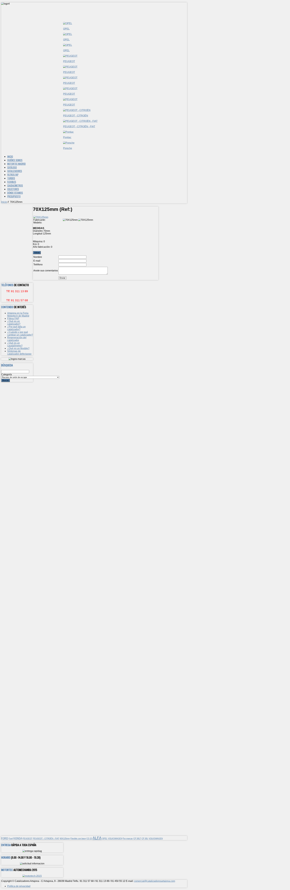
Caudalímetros (15, 185)
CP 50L (145, 838)
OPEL (66, 28)
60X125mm (65, 838)
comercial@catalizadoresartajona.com (154, 881)
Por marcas (128, 838)
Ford (11, 838)
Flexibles (11, 182)
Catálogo (12, 167)
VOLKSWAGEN (115, 838)
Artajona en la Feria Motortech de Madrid (18, 314)
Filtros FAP (12, 174)
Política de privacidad (18, 886)
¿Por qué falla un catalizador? (16, 328)
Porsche (67, 148)
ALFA (97, 838)
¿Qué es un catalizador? (13, 322)
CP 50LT (137, 838)
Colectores (13, 189)
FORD (4, 838)
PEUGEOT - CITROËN (75, 115)
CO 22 (89, 838)
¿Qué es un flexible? (18, 348)
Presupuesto (14, 196)
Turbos (11, 178)
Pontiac (67, 137)
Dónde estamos (15, 193)
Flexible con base (78, 838)
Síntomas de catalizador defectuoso (19, 352)
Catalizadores (14, 171)
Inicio (10, 156)
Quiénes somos (14, 160)
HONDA (17, 838)
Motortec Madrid (16, 164)
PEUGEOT (69, 61)
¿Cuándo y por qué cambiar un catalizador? (20, 333)
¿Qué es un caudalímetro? (15, 344)
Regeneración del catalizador (16, 339)
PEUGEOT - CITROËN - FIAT (79, 126)
